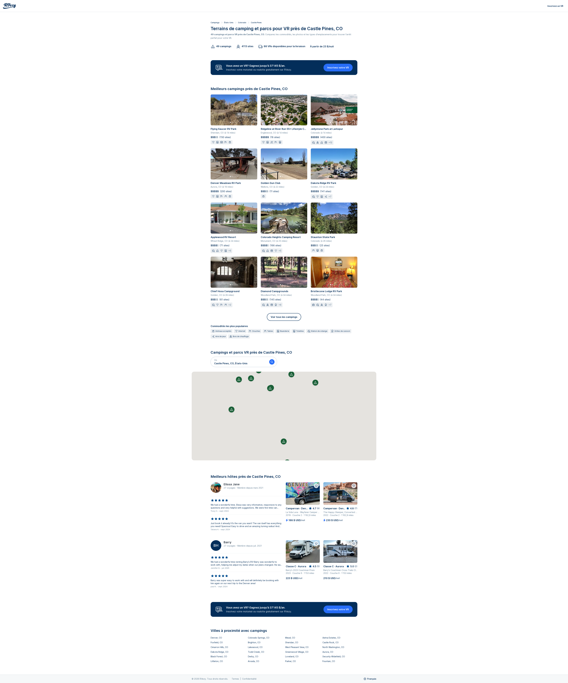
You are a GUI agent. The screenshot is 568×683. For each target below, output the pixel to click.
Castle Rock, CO (330, 642)
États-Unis (228, 22)
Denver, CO (216, 637)
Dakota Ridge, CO (219, 652)
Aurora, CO (327, 652)
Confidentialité (249, 679)
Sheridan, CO (291, 642)
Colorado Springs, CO (258, 637)
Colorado (242, 22)
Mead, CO (290, 637)
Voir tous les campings (284, 316)
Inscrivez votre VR (338, 67)
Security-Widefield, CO (333, 656)
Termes (235, 679)
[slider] (219, 500)
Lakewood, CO (255, 647)
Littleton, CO (217, 661)
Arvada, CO (253, 661)
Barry (227, 542)
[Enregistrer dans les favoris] (316, 485)
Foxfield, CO (217, 642)
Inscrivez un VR (555, 6)
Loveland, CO (291, 656)
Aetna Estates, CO (331, 637)
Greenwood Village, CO (296, 652)
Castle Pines (256, 22)
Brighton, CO (254, 642)
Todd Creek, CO (256, 652)
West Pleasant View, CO (297, 647)
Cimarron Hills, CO (219, 647)
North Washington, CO (333, 647)
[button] (239, 362)
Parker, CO (290, 661)
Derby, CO (253, 656)
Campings (215, 22)
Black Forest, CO (219, 656)
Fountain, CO (328, 661)
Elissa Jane (232, 484)
